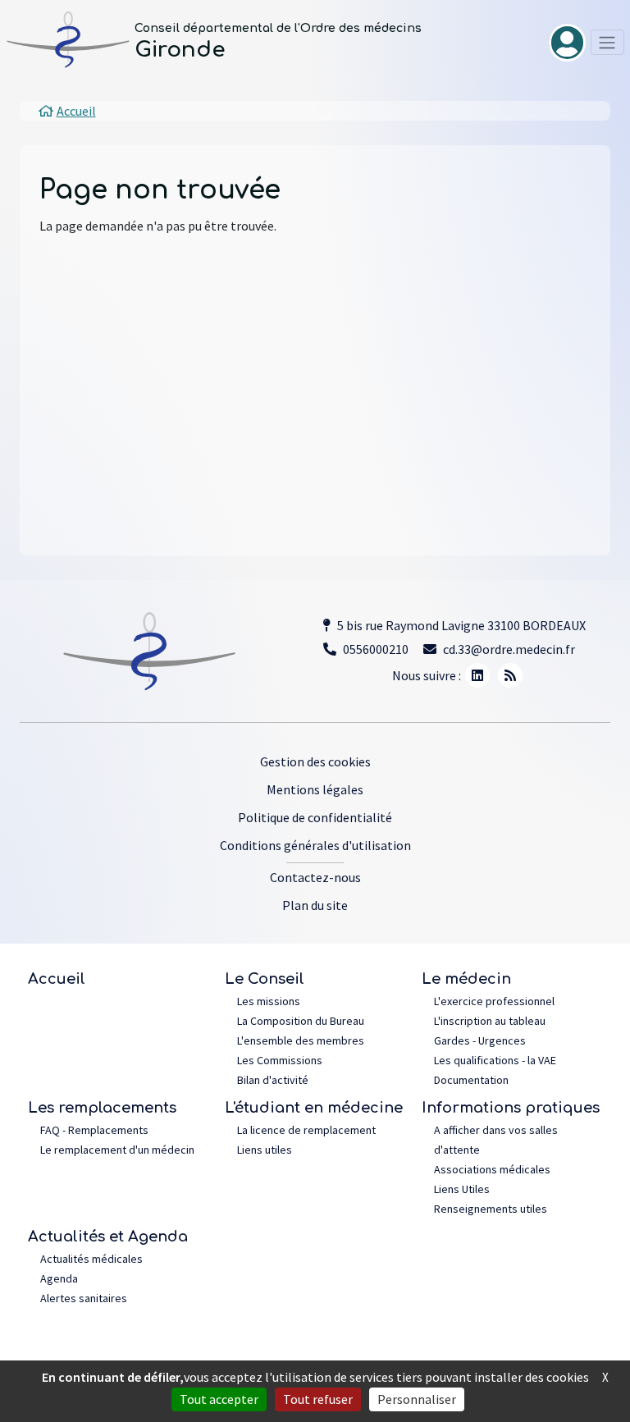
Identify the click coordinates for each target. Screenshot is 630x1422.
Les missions (268, 1001)
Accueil (56, 979)
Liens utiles (264, 1149)
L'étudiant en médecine (314, 1108)
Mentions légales (315, 789)
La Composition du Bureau (300, 1020)
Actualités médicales (91, 1258)
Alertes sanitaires (83, 1298)
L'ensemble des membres (300, 1040)
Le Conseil (264, 979)
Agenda (59, 1278)
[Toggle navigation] (607, 42)
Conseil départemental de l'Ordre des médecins (278, 28)
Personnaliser (416, 1399)
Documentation (471, 1079)
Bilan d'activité (272, 1079)
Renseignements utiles (490, 1208)
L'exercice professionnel (494, 1001)
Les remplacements (102, 1108)
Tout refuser (318, 1399)
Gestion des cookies (315, 761)
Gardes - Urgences (480, 1040)
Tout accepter (219, 1399)
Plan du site (315, 905)
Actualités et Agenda (108, 1236)
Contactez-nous (315, 877)
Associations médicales (492, 1169)
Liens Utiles (462, 1189)
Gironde (180, 50)
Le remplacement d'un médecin (117, 1149)
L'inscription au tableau (490, 1020)
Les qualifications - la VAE (495, 1060)
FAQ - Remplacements (94, 1130)
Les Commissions (279, 1060)
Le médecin (466, 979)
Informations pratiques (511, 1108)
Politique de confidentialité (315, 817)
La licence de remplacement (306, 1130)
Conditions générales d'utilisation (315, 845)
